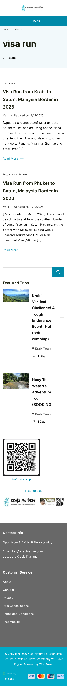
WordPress (45, 664)
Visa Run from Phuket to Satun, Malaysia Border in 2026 (30, 190)
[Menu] (29, 21)
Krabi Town (43, 348)
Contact (8, 590)
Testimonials (33, 491)
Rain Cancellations (16, 606)
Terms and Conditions (18, 614)
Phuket (23, 174)
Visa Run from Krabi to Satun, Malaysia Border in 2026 (30, 99)
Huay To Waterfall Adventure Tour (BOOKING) (42, 392)
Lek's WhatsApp (21, 479)
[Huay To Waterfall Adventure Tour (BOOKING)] (16, 375)
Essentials (9, 83)
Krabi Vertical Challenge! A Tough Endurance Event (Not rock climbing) (43, 317)
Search (58, 272)
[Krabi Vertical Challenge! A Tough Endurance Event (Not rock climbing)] (16, 291)
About (7, 582)
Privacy (8, 598)
